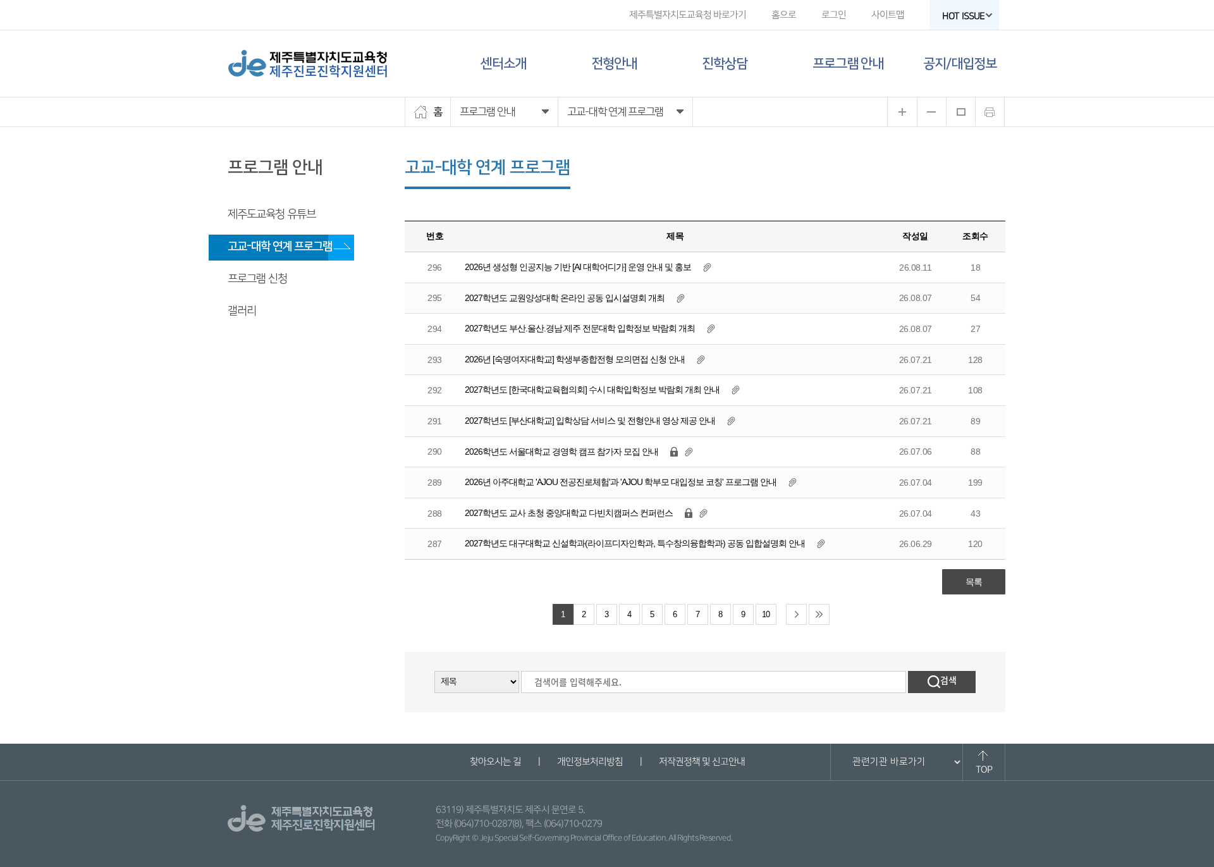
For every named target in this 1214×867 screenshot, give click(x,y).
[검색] (942, 682)
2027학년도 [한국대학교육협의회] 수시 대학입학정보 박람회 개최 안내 (592, 389)
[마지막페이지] (819, 614)
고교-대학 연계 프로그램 (280, 246)
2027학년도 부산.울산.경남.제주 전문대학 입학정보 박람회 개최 (580, 328)
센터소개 (503, 63)
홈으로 (783, 14)
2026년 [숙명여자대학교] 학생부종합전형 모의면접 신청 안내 (575, 359)
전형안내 (614, 63)
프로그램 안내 (847, 63)
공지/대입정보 (959, 63)
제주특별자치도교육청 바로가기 (687, 14)
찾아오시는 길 (494, 761)
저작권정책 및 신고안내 (701, 761)
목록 (974, 582)
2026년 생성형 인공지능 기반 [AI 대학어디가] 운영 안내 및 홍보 (578, 267)
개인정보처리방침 (589, 761)
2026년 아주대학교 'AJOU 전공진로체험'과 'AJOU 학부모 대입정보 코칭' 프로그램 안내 (620, 482)
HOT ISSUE (963, 16)
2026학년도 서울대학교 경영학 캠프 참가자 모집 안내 (562, 451)
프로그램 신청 (257, 279)
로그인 (833, 14)
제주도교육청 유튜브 (272, 214)
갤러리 (242, 311)
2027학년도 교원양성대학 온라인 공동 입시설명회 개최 (565, 298)
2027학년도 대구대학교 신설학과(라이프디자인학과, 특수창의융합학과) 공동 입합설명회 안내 (635, 543)
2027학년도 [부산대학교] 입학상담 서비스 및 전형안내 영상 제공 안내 (590, 420)
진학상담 (724, 63)
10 (765, 614)
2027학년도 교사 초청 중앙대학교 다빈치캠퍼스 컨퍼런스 (569, 513)
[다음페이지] (796, 614)
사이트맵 (887, 14)
